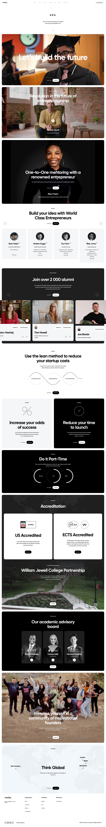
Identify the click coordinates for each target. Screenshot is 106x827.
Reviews (50, 2)
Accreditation (66, 2)
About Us (59, 2)
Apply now (56, 80)
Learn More (49, 223)
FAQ (55, 2)
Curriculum (45, 2)
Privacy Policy (59, 801)
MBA (40, 2)
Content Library (99, 2)
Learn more (49, 80)
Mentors (35, 2)
